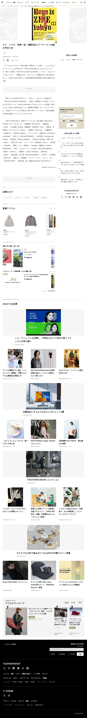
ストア (27, 2)
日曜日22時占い (26, 673)
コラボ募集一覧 (26, 271)
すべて (62, 59)
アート (16, 6)
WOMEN (72, 121)
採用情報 (15, 681)
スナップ (58, 2)
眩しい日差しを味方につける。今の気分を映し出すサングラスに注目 (72, 172)
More (74, 2)
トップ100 (51, 2)
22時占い (43, 2)
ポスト (16, 678)
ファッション (70, 138)
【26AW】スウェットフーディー (8, 232)
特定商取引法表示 (39, 705)
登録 (71, 125)
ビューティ (20, 2)
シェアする (15, 60)
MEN (64, 121)
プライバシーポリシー (42, 681)
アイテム (13, 701)
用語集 (45, 678)
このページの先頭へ (11, 644)
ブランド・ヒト (35, 2)
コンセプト (34, 701)
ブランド (6, 701)
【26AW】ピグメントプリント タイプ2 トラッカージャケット (30, 233)
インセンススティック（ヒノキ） (52, 232)
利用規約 (33, 681)
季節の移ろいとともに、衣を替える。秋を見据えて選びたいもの (72, 181)
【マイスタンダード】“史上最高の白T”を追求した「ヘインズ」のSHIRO (72, 155)
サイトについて (7, 681)
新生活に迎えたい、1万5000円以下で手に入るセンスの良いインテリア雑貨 (72, 163)
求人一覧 (16, 246)
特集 (14, 2)
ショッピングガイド (8, 705)
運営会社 (27, 681)
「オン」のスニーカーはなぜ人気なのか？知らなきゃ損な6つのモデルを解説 (72, 145)
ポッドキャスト (36, 678)
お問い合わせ (52, 681)
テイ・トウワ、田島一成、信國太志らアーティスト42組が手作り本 (37, 6)
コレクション (66, 2)
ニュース (8, 2)
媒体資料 (21, 681)
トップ (3, 6)
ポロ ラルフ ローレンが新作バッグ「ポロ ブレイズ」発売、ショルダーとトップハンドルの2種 (40, 611)
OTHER (81, 121)
